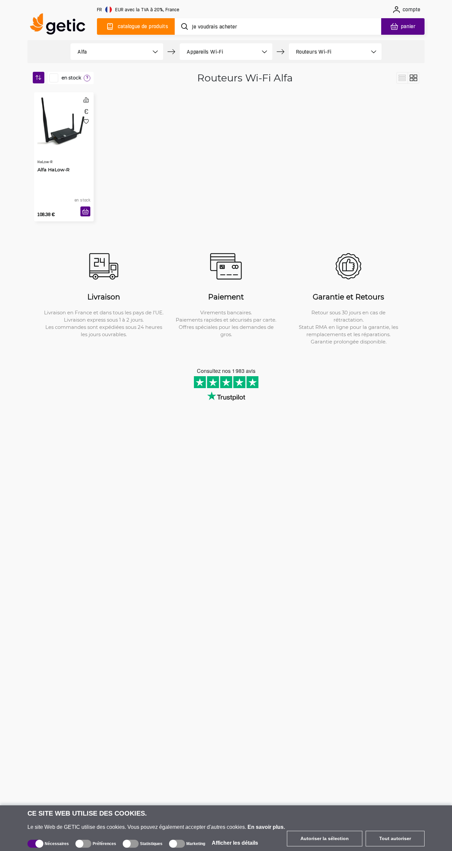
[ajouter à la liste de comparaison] (86, 100)
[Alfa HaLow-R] (63, 120)
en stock (71, 78)
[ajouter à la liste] (86, 121)
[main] (60, 25)
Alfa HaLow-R (53, 156)
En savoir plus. (266, 827)
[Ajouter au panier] (85, 211)
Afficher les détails (235, 843)
